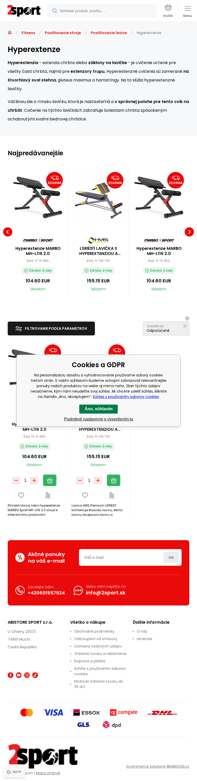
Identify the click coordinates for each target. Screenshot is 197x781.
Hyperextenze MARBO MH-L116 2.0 (38, 251)
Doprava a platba (89, 661)
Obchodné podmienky (94, 631)
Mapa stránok (48, 773)
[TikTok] (35, 675)
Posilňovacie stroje (63, 32)
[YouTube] (19, 675)
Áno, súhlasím (99, 409)
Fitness (28, 32)
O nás (142, 631)
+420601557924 (46, 593)
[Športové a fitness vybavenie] (10, 32)
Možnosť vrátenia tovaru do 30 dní (98, 684)
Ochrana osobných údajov (98, 646)
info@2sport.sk (105, 592)
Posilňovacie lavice (109, 32)
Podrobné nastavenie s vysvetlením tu (98, 419)
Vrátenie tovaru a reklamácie (100, 653)
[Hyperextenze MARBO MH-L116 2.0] (38, 197)
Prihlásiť (171, 557)
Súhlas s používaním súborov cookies (100, 671)
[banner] (24, 11)
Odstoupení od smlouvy (95, 638)
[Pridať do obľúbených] (21, 495)
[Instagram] (27, 675)
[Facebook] (10, 675)
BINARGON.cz (178, 766)
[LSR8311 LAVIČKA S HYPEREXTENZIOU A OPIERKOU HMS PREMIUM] (98, 197)
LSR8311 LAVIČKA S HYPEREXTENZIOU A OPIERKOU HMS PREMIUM (98, 251)
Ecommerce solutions (146, 766)
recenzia (144, 638)
